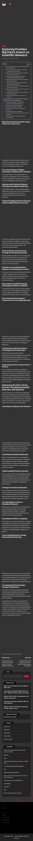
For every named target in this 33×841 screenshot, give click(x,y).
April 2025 (7, 726)
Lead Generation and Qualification (13, 780)
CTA (5, 769)
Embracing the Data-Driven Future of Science (16, 96)
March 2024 (7, 736)
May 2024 (7, 729)
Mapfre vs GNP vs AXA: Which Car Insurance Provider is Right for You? (16, 707)
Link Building (7, 783)
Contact (4, 815)
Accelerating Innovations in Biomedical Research (16, 109)
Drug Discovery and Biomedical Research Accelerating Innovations (17, 83)
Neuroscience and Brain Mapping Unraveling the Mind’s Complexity (18, 86)
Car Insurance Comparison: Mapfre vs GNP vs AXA (16, 762)
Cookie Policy (6, 818)
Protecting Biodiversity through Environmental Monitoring (17, 113)
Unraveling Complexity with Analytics (15, 102)
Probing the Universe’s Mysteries (14, 106)
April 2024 (7, 733)
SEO (5, 790)
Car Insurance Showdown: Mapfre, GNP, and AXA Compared (16, 702)
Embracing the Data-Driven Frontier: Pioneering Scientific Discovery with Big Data (16, 99)
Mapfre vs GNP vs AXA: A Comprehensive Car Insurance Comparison (16, 697)
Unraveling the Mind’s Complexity (14, 111)
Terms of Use (5, 822)
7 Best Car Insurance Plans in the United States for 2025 (14, 751)
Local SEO (6, 787)
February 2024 (8, 739)
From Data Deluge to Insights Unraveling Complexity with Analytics (17, 70)
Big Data (6, 755)
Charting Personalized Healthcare (14, 103)
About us (4, 813)
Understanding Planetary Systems (14, 105)
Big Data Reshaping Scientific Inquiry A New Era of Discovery (17, 67)
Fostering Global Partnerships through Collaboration (15, 116)
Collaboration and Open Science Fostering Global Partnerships (17, 93)
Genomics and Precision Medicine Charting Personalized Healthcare (17, 73)
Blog (4, 46)
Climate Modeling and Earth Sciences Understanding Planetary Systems (16, 77)
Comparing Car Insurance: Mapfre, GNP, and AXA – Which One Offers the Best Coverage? (16, 691)
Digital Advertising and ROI (11, 772)
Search (8, 672)
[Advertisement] (16, 25)
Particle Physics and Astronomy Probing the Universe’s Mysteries (18, 80)
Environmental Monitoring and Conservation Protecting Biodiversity (18, 89)
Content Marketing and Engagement (14, 766)
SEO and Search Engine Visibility (13, 793)
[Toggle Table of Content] (27, 64)
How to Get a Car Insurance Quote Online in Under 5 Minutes (16, 776)
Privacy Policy (6, 820)
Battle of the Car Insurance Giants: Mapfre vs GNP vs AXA (16, 686)
